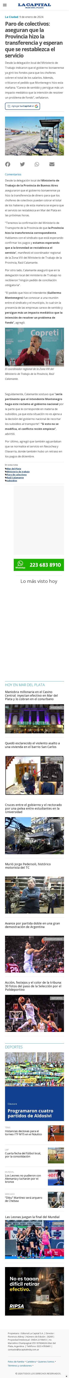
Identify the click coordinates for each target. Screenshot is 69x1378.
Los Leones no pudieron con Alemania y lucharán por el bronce (23, 1179)
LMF (7, 1149)
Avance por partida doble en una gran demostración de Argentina (32, 925)
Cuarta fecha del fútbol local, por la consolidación (23, 1154)
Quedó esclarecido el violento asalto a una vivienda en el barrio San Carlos (32, 745)
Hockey (58, 1223)
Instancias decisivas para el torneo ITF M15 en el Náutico (23, 1132)
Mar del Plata (14, 468)
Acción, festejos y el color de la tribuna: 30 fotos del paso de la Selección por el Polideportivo (33, 986)
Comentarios (13, 174)
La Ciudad (11, 17)
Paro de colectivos (17, 474)
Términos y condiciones (20, 1365)
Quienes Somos (46, 1361)
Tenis (7, 1127)
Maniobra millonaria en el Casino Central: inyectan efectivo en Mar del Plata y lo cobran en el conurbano (31, 695)
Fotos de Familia (16, 1361)
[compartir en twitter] (27, 164)
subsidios (12, 480)
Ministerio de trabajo (18, 471)
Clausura (12, 1103)
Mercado (10, 1194)
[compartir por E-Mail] (56, 164)
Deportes (57, 879)
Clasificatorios (53, 939)
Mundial (9, 1172)
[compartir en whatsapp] (41, 164)
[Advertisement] (34, 520)
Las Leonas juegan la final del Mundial (32, 1217)
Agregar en (23, 105)
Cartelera (31, 1361)
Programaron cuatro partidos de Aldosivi (30, 1113)
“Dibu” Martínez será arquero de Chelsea (23, 1199)
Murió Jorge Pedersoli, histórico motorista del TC (28, 866)
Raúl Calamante (15, 477)
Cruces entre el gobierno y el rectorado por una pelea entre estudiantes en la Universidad (33, 808)
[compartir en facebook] (12, 164)
